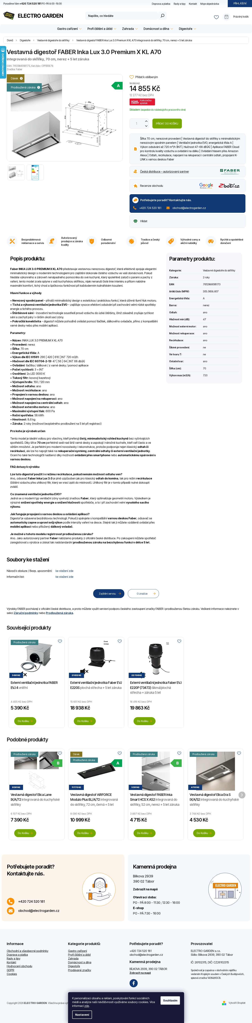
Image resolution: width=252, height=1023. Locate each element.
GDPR (10, 970)
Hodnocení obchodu (19, 966)
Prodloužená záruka (59, 613)
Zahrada (73, 958)
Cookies (12, 974)
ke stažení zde (64, 571)
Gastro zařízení (77, 951)
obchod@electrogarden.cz (189, 208)
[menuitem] (69, 29)
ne (204, 347)
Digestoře (74, 966)
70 (204, 368)
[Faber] (230, 171)
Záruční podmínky (26, 613)
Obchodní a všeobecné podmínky (27, 951)
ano (205, 312)
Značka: (14, 69)
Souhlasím (170, 1000)
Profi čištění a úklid (79, 954)
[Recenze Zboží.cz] (229, 185)
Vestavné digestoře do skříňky (219, 270)
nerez (206, 305)
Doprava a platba (161, 3)
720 (205, 375)
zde (86, 1006)
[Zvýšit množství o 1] (146, 121)
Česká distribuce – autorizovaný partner (164, 171)
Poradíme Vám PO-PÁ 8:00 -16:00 (32, 3)
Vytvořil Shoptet (237, 1002)
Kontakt (193, 3)
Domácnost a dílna (79, 962)
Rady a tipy (179, 3)
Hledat (162, 16)
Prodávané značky (79, 970)
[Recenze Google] (206, 186)
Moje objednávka (209, 3)
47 (204, 319)
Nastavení (82, 1014)
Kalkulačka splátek (146, 102)
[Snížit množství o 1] (146, 126)
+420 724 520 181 (150, 208)
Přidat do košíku (167, 123)
